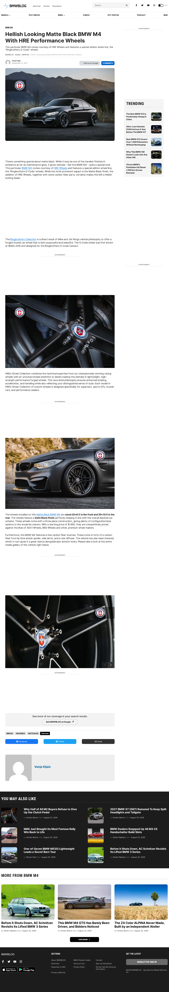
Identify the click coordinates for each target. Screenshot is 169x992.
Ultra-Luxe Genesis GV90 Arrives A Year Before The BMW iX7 (136, 129)
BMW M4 (9, 27)
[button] (111, 665)
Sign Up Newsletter (104, 963)
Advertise (37, 6)
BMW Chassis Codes (82, 960)
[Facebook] (136, 5)
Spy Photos (113, 15)
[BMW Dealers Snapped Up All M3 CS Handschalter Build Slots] (96, 828)
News (60, 15)
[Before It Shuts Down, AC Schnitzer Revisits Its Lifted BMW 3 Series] (96, 848)
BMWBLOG (9, 55)
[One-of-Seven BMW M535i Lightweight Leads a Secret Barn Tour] (9, 848)
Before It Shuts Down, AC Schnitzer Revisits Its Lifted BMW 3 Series (138, 850)
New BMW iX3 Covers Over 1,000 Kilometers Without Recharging (137, 142)
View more (83, 939)
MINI (166, 15)
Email (99, 741)
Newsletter (57, 6)
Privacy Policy (79, 967)
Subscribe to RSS (58, 967)
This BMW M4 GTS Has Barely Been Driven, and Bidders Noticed (83, 924)
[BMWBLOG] (22, 954)
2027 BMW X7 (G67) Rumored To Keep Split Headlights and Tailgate (138, 811)
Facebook (22, 741)
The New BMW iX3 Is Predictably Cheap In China (136, 117)
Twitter (61, 741)
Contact (46, 6)
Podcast (141, 15)
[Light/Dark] (160, 5)
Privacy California (58, 972)
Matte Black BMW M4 (48, 514)
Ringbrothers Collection (23, 239)
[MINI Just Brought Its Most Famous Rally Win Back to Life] (9, 828)
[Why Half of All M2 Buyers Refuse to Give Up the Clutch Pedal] (9, 809)
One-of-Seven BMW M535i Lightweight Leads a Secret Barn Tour (49, 850)
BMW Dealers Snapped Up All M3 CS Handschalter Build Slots (133, 830)
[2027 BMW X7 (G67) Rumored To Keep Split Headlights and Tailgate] (96, 809)
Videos (86, 15)
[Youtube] (148, 5)
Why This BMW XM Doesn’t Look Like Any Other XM (136, 155)
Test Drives (34, 15)
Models (4, 15)
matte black (33, 733)
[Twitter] (142, 5)
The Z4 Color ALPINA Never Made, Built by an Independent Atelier (139, 924)
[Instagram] (154, 5)
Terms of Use (79, 963)
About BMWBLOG (58, 960)
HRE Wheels (60, 168)
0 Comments (108, 63)
